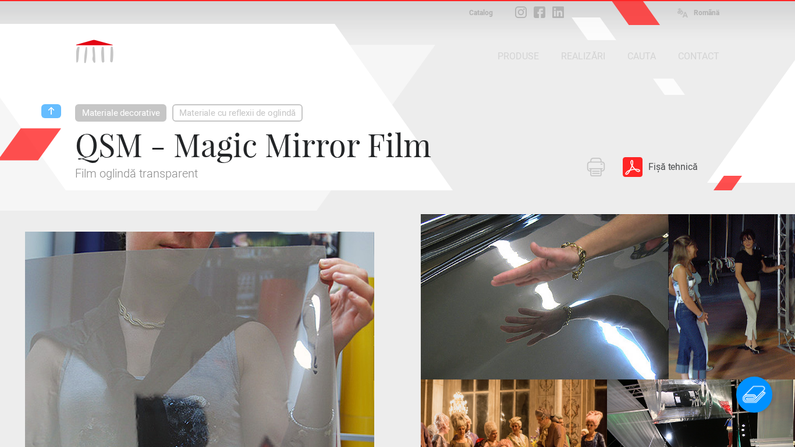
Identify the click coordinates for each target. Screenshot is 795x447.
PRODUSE (518, 56)
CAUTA (641, 56)
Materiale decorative (120, 113)
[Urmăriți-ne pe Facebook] (539, 12)
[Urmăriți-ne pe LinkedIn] (558, 12)
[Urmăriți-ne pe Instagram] (521, 12)
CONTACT (698, 56)
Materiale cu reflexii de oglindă (237, 113)
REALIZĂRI (583, 56)
